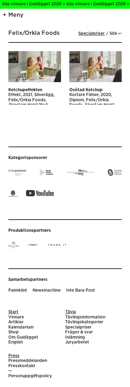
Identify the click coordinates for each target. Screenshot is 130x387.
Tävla (70, 312)
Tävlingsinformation (85, 317)
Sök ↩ (116, 33)
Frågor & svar (79, 332)
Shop (13, 332)
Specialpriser (91, 33)
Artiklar (16, 322)
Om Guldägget (23, 337)
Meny (16, 15)
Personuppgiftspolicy (30, 376)
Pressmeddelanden (27, 361)
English (15, 342)
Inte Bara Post (80, 290)
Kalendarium (21, 327)
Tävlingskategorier (84, 322)
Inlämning (75, 337)
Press (13, 356)
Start (13, 312)
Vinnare (16, 317)
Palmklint (17, 290)
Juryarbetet (77, 342)
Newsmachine (47, 290)
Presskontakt (21, 366)
